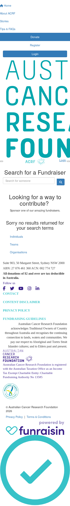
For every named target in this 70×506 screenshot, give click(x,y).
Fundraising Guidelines (24, 318)
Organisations (18, 252)
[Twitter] (12, 288)
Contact (11, 293)
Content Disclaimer (21, 302)
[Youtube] (20, 288)
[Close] (68, 161)
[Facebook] (4, 288)
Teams (14, 244)
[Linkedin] (37, 288)
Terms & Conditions (39, 417)
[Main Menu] (1, 161)
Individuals (16, 236)
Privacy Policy (16, 310)
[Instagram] (29, 288)
